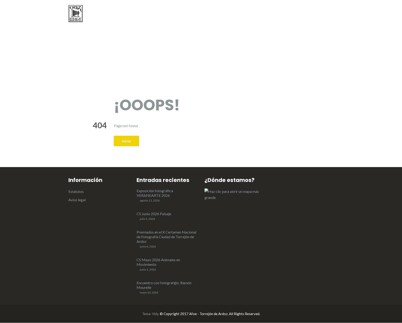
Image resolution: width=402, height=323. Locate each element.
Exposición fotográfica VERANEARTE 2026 (155, 193)
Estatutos (76, 191)
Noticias (219, 14)
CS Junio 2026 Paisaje (154, 213)
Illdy (155, 314)
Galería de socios (284, 14)
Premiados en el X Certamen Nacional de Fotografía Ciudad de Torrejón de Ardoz (166, 237)
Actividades (246, 14)
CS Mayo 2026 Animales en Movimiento (158, 262)
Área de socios (321, 14)
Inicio (198, 14)
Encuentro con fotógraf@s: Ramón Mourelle (164, 285)
